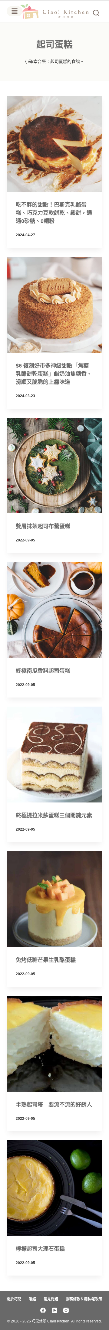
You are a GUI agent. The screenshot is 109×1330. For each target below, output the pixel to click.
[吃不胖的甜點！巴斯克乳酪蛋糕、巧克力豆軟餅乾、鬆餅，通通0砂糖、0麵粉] (55, 144)
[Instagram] (66, 1310)
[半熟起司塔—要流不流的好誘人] (55, 1044)
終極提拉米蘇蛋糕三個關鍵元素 (54, 815)
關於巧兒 (14, 1299)
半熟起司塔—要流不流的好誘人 (54, 1105)
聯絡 (32, 1299)
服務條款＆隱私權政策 (84, 1299)
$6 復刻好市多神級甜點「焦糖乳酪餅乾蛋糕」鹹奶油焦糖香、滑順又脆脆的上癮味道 (54, 374)
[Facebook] (43, 1310)
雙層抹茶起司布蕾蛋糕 (43, 526)
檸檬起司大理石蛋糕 (40, 1249)
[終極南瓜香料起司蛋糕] (55, 610)
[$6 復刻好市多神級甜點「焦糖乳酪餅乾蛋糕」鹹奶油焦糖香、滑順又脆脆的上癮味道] (55, 305)
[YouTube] (54, 1310)
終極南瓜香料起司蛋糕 (43, 671)
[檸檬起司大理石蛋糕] (55, 1188)
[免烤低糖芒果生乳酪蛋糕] (55, 899)
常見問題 (51, 1299)
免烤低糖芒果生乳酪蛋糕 (46, 960)
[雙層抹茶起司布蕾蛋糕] (55, 466)
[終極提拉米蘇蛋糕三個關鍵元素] (55, 754)
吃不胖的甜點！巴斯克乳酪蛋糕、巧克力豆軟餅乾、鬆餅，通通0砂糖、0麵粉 (54, 213)
